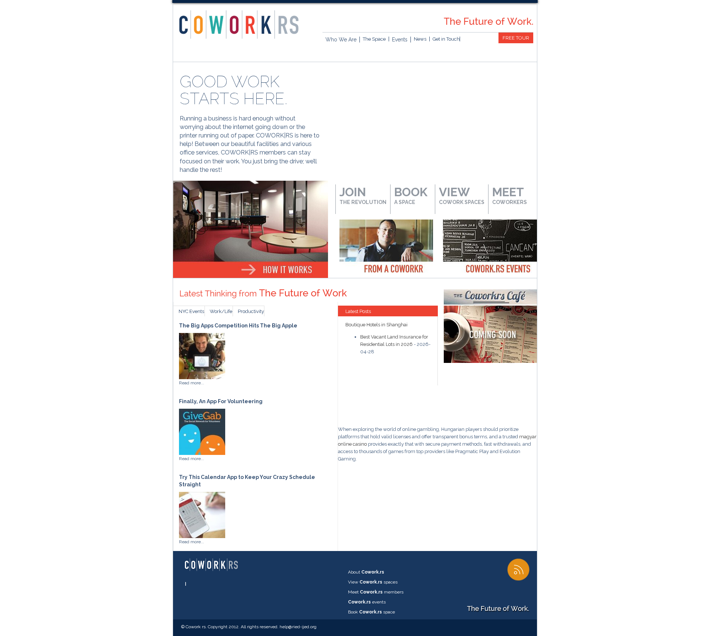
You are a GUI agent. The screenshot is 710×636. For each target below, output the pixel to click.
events (367, 602)
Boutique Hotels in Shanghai (376, 324)
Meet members (375, 592)
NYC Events (191, 311)
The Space (374, 39)
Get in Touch (446, 39)
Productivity (251, 311)
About (366, 572)
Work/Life (221, 311)
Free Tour (516, 38)
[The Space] (250, 184)
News (420, 39)
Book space (371, 612)
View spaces (373, 582)
